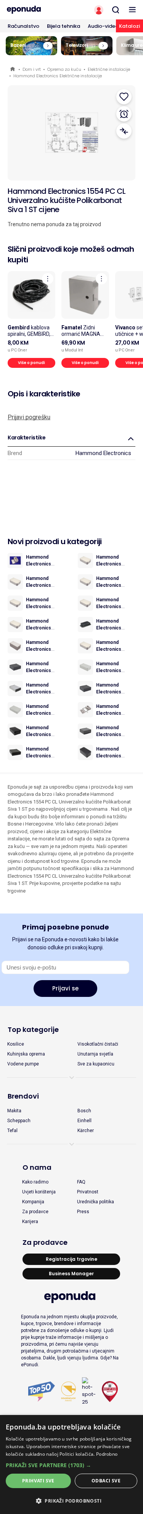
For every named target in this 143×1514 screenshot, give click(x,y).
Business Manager (71, 1273)
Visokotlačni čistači (97, 1044)
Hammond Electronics (103, 453)
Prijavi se (65, 988)
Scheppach (19, 1120)
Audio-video (103, 26)
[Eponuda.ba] (36, 9)
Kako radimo (35, 1182)
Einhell (84, 1120)
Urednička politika (95, 1201)
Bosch (84, 1110)
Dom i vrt (31, 69)
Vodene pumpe (23, 1064)
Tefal (12, 1130)
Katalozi (129, 26)
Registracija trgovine (71, 1259)
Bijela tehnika (63, 26)
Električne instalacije (109, 69)
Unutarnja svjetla (95, 1054)
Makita (14, 1110)
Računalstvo (23, 26)
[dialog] (71, 1464)
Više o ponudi (31, 363)
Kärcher (85, 1130)
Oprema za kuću (64, 69)
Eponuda (13, 69)
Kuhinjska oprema (26, 1054)
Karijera (30, 1221)
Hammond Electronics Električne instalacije (57, 76)
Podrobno (106, 1454)
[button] (71, 1465)
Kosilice (15, 1044)
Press (83, 1211)
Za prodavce (35, 1211)
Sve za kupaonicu (95, 1064)
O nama (36, 1167)
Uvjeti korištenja (39, 1192)
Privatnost (87, 1192)
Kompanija (33, 1201)
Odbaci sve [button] (106, 1480)
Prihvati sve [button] (38, 1480)
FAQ (81, 1182)
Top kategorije (33, 1029)
